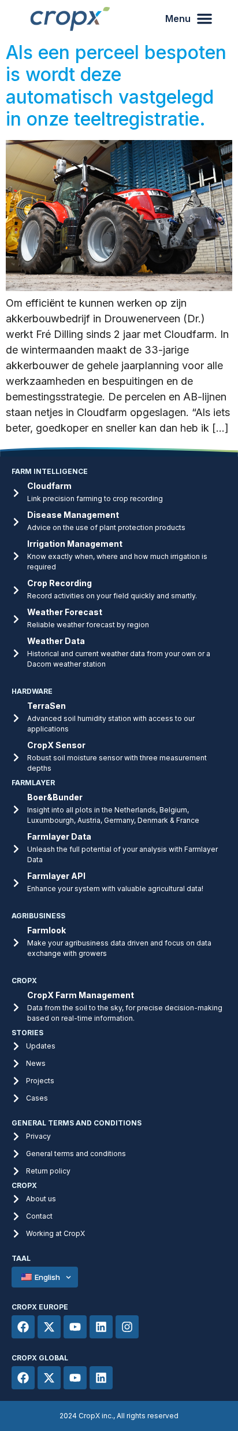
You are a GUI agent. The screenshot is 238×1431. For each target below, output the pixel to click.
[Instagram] (127, 1326)
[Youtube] (75, 1326)
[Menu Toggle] (180, 18)
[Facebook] (23, 1326)
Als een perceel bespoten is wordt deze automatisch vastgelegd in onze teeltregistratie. (116, 85)
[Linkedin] (101, 1326)
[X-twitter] (49, 1326)
